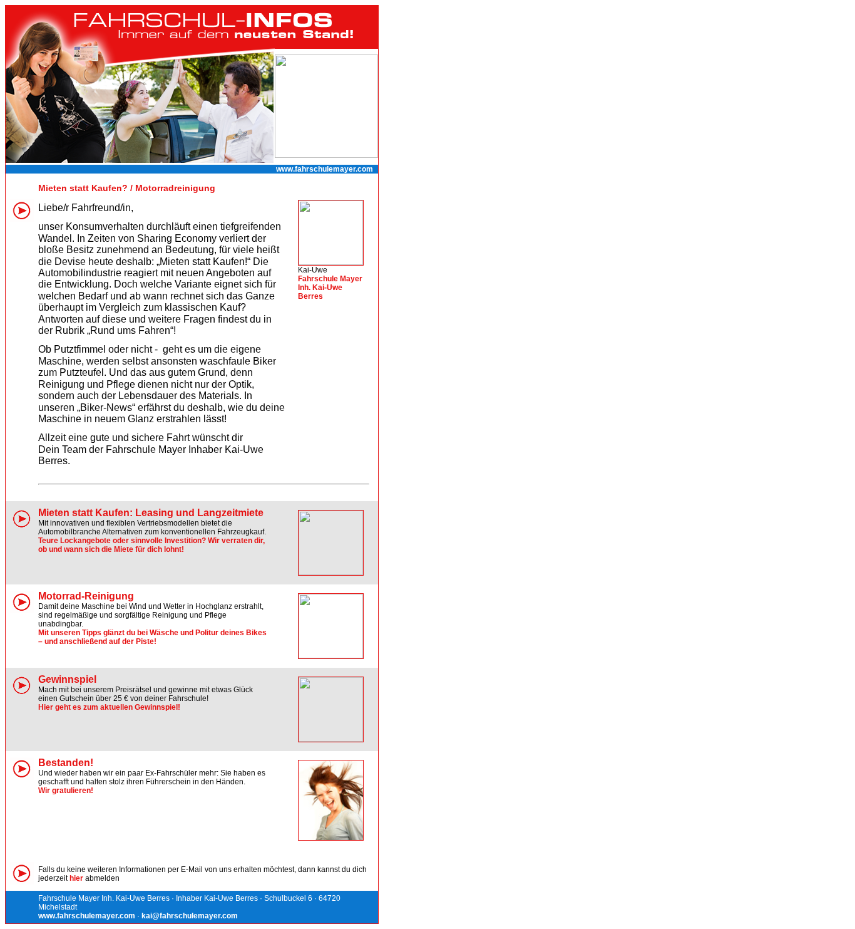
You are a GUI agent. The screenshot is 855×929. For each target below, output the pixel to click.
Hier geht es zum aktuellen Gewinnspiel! (109, 707)
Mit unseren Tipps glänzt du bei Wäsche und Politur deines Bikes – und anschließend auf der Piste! (152, 637)
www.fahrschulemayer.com (324, 169)
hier (76, 878)
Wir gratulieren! (65, 790)
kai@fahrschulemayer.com (189, 915)
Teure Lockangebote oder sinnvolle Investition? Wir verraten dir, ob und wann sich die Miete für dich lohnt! (151, 545)
